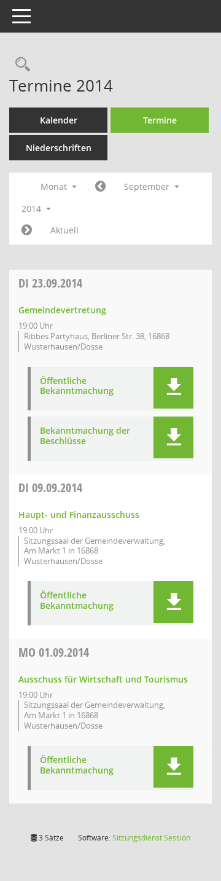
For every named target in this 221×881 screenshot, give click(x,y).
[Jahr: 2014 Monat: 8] (100, 187)
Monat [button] (55, 186)
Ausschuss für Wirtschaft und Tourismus (103, 679)
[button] (173, 388)
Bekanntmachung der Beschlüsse (85, 436)
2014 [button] (32, 208)
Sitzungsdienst (151, 837)
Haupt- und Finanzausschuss (78, 514)
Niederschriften (58, 148)
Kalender (58, 120)
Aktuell (64, 230)
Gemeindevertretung (62, 310)
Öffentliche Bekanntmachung (77, 386)
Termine (160, 120)
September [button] (148, 186)
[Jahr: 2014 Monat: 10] (26, 230)
